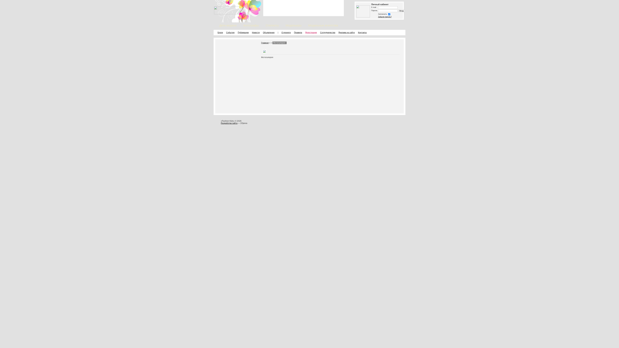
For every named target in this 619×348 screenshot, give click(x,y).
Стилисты (272, 25)
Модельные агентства (323, 25)
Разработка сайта (229, 123)
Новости (256, 32)
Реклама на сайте (347, 32)
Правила (298, 32)
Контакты (362, 32)
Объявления (269, 32)
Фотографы (251, 25)
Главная (265, 43)
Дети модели (227, 25)
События (230, 32)
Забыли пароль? (385, 17)
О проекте (286, 32)
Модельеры (293, 25)
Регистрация (311, 32)
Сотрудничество (327, 32)
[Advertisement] (303, 8)
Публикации (243, 32)
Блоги (220, 32)
